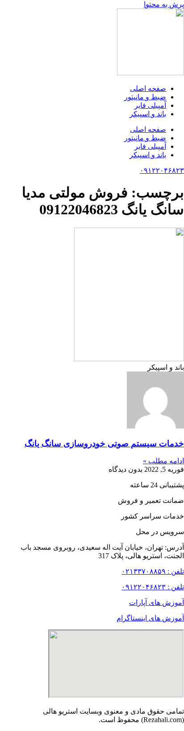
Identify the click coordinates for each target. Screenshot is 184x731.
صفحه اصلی (148, 88)
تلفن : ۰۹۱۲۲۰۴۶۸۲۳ (152, 587)
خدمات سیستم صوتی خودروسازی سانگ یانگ (104, 443)
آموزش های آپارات (156, 602)
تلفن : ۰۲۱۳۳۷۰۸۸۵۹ (152, 571)
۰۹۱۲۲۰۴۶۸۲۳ (162, 170)
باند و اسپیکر (148, 114)
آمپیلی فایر (150, 105)
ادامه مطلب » (163, 461)
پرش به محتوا (164, 4)
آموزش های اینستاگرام (150, 618)
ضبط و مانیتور (145, 97)
